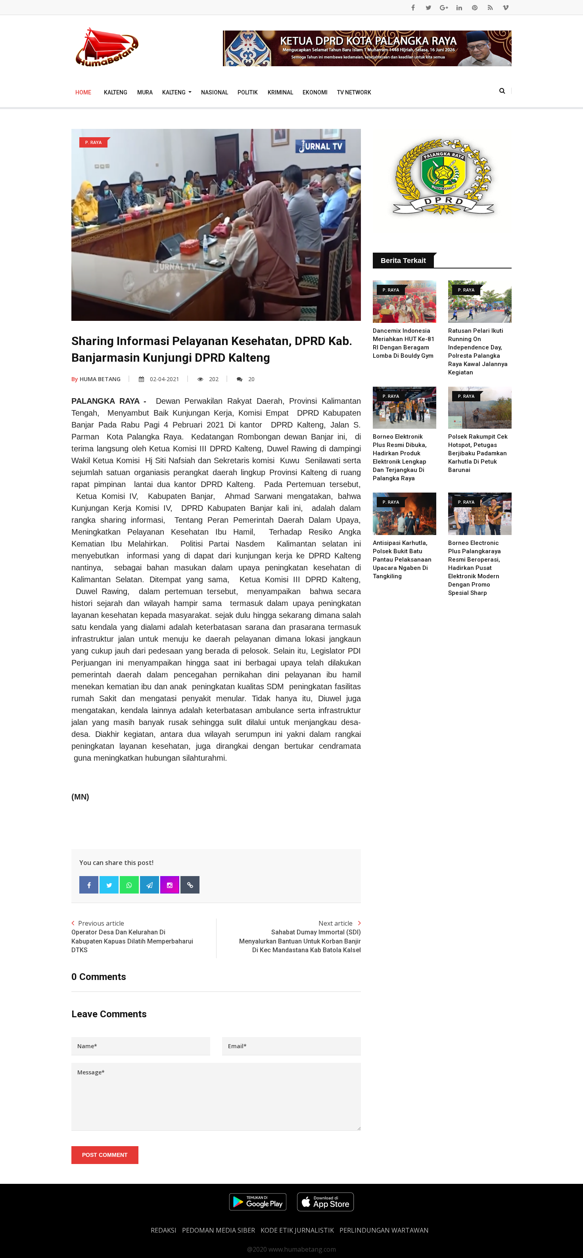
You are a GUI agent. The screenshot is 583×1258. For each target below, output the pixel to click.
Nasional (214, 92)
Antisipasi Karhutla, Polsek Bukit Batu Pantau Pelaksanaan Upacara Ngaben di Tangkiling (402, 559)
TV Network (354, 92)
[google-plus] (444, 7)
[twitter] (428, 7)
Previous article (132, 936)
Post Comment (105, 1155)
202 (214, 379)
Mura (145, 92)
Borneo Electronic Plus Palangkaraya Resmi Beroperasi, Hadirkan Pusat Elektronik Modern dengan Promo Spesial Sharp (474, 567)
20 (251, 379)
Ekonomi (315, 92)
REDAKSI (163, 1230)
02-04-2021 (164, 379)
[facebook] (413, 7)
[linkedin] (459, 7)
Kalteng (115, 92)
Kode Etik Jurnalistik (297, 1230)
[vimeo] (506, 7)
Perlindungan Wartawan (384, 1230)
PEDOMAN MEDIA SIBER (218, 1230)
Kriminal (280, 92)
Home (83, 92)
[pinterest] (475, 7)
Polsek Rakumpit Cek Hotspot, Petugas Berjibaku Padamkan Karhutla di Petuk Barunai (478, 453)
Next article (300, 936)
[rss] (490, 7)
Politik (248, 92)
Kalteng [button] (174, 92)
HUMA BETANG (96, 379)
